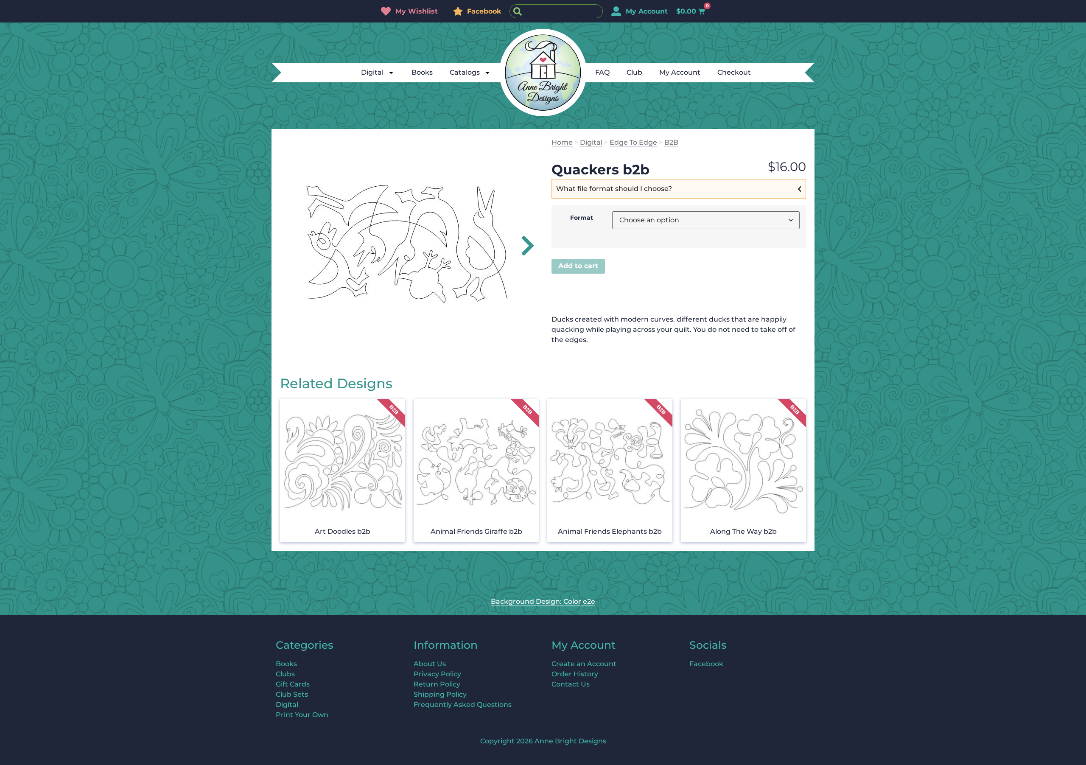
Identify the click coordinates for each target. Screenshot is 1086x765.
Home (562, 142)
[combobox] (556, 11)
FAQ (602, 72)
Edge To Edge (633, 142)
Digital (372, 72)
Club (634, 72)
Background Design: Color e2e (543, 601)
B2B (671, 142)
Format (581, 218)
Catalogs (465, 72)
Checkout (734, 72)
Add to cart (578, 266)
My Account (679, 72)
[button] (522, 245)
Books (422, 72)
